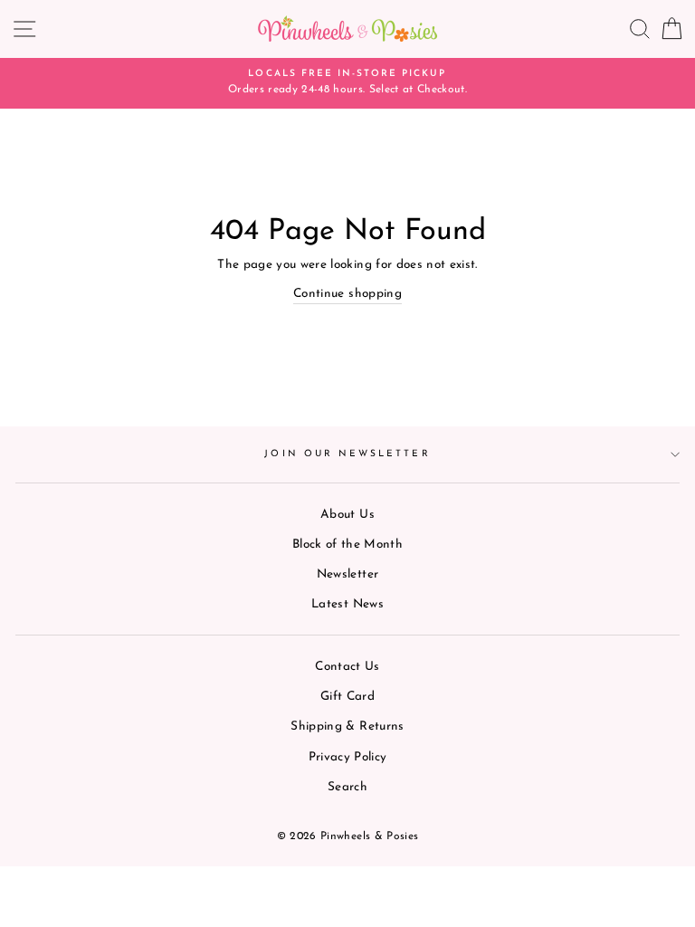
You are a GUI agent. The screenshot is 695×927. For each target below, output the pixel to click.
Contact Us (347, 667)
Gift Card (347, 696)
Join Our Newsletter (347, 454)
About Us (347, 515)
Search (347, 787)
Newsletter (347, 574)
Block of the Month (347, 544)
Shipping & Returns (347, 726)
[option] (347, 83)
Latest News (347, 604)
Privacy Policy (348, 757)
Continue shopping (347, 294)
